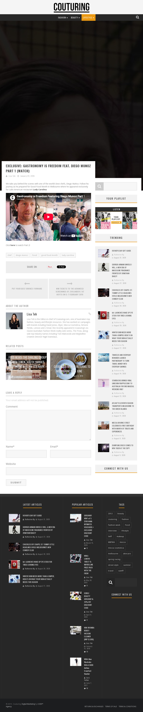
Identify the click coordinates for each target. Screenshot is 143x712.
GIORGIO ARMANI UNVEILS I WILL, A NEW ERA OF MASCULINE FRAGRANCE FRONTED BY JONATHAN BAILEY (122, 270)
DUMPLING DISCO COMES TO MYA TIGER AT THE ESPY (122, 447)
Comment (12, 406)
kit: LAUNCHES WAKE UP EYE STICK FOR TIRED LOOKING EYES (122, 315)
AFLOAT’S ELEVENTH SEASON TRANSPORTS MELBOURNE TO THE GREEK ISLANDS (123, 405)
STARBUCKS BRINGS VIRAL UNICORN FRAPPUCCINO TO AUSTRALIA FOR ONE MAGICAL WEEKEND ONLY (123, 385)
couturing (112, 519)
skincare (127, 553)
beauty (121, 513)
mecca (123, 542)
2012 (110, 513)
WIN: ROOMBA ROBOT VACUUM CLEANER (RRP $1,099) (89, 633)
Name (10, 446)
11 (87, 548)
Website (11, 464)
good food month (49, 255)
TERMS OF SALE (111, 706)
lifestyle (125, 531)
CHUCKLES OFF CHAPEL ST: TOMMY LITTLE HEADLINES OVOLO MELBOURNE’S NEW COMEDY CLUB (122, 294)
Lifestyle (87, 17)
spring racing (114, 559)
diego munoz (22, 255)
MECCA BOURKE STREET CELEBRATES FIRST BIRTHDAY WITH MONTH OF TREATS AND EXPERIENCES (123, 427)
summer (127, 565)
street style (113, 565)
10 (87, 651)
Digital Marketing (28, 704)
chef (10, 255)
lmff (110, 536)
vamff (121, 571)
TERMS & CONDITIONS (127, 706)
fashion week (114, 525)
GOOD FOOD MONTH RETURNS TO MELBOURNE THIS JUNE (72, 368)
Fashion (62, 17)
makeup (120, 536)
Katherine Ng (64, 376)
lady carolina (68, 255)
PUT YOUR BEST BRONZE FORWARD (27, 288)
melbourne (113, 553)
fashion (125, 519)
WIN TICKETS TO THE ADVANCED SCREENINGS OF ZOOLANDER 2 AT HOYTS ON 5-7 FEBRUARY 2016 (70, 291)
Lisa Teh (12, 176)
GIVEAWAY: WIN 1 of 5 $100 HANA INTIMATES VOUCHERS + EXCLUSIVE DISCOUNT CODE (89, 525)
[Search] (137, 17)
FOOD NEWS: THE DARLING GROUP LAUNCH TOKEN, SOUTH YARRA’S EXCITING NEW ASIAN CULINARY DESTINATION (27, 364)
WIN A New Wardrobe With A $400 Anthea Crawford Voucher (88, 666)
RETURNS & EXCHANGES (94, 706)
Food (34, 255)
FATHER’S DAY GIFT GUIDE (121, 250)
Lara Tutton (87, 679)
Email (54, 446)
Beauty (74, 17)
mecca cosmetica (116, 548)
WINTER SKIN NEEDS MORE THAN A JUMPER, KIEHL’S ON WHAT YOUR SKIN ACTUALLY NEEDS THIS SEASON (122, 336)
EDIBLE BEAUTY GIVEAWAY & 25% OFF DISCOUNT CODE (88, 600)
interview (112, 531)
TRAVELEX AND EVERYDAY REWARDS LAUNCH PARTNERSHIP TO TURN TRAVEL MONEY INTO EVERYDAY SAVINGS (121, 360)
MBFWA (111, 542)
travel (111, 571)
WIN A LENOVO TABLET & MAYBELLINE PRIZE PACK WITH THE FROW (88, 564)
